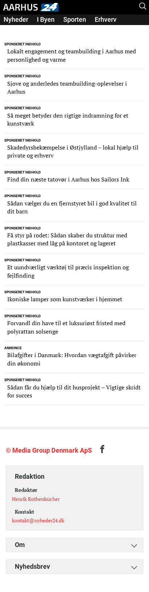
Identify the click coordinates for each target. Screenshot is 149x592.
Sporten (74, 19)
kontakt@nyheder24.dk (38, 520)
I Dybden (16, 29)
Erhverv (105, 19)
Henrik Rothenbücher (36, 498)
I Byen (46, 19)
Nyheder (16, 19)
